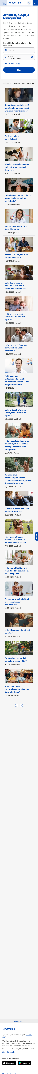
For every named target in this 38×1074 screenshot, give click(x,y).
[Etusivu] (14, 3)
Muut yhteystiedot (8, 1052)
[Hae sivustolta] (29, 3)
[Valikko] (35, 3)
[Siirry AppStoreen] (9, 1063)
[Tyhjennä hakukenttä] (32, 57)
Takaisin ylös (18, 1021)
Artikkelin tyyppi (14, 63)
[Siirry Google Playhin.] (24, 1063)
